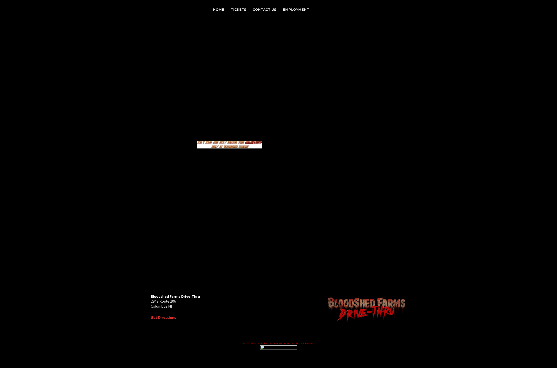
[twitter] (531, 9)
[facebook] (522, 9)
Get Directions (163, 317)
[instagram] (539, 9)
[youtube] (546, 10)
